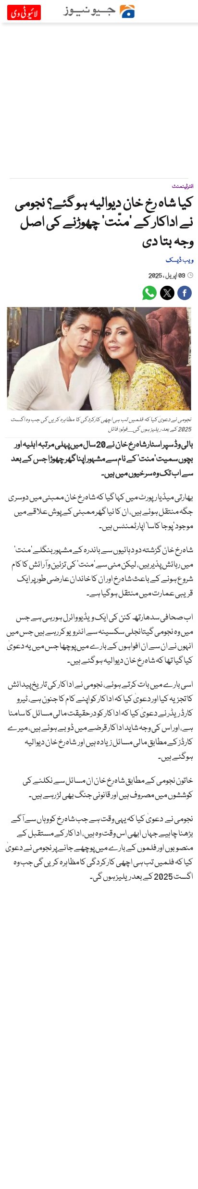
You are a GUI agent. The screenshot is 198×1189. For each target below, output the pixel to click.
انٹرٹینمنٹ (182, 186)
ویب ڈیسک (179, 260)
